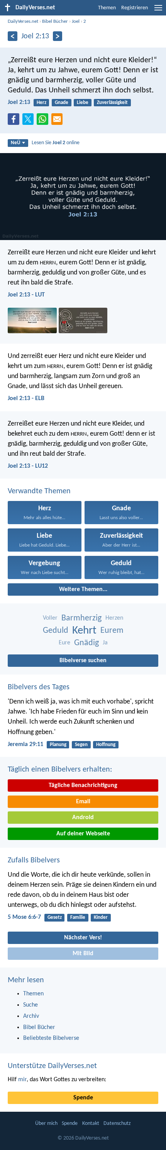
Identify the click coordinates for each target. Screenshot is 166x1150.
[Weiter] (58, 36)
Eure (64, 643)
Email (83, 802)
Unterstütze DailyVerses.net (52, 1066)
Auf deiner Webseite (83, 834)
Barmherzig (81, 618)
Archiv (31, 1016)
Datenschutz (117, 1123)
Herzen (114, 618)
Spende (83, 1098)
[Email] (58, 121)
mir (22, 1080)
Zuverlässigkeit (112, 102)
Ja (105, 643)
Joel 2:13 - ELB (26, 398)
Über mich (46, 1123)
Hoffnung (105, 744)
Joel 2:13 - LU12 (28, 466)
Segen (81, 744)
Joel (76, 21)
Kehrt (84, 630)
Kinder (101, 917)
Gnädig (86, 643)
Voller (50, 618)
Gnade (61, 102)
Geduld (55, 630)
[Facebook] (15, 121)
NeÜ (15, 142)
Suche (30, 1005)
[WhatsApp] (44, 119)
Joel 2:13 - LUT (26, 295)
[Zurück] (12, 36)
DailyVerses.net (23, 21)
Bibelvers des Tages (38, 687)
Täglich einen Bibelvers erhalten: (60, 769)
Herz (41, 102)
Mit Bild (83, 954)
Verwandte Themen (39, 491)
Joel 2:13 (19, 102)
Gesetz (54, 917)
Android (83, 817)
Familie (77, 917)
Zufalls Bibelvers (34, 860)
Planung (58, 744)
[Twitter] (29, 121)
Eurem (112, 630)
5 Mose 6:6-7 (24, 917)
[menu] (158, 11)
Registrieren (134, 8)
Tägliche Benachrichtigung (83, 785)
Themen (107, 8)
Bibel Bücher (55, 21)
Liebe (82, 102)
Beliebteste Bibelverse (51, 1038)
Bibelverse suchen (83, 661)
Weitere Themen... (83, 589)
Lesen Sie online (56, 143)
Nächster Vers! (83, 938)
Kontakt (90, 1123)
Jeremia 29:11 (25, 744)
